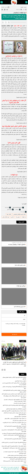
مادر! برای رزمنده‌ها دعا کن (19, 306)
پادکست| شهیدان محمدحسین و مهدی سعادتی (17, 455)
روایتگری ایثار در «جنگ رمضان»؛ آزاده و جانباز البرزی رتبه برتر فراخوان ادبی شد (14, 383)
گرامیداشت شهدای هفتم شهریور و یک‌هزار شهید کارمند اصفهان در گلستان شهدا (15, 427)
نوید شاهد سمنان (6, 217)
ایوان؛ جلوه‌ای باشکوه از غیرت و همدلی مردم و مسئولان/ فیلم (14, 394)
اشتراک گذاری (9, 209)
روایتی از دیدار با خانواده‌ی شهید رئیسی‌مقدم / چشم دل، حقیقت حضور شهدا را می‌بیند (15, 400)
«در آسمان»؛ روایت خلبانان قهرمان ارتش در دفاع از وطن (15, 418)
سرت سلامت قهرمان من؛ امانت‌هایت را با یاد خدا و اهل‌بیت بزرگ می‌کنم (14, 423)
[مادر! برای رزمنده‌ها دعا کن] (14, 296)
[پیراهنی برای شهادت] (14, 275)
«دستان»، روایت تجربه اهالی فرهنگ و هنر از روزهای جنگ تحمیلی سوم (14, 396)
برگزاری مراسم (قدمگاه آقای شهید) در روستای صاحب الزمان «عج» (14, 387)
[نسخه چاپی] (2, 9)
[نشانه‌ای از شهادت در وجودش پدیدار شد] (14, 233)
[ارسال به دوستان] (7, 9)
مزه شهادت (24, 217)
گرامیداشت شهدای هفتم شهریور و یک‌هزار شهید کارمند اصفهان (15, 439)
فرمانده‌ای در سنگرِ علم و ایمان (20, 416)
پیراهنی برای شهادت (20, 286)
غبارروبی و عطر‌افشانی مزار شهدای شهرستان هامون (16, 409)
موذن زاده (18, 217)
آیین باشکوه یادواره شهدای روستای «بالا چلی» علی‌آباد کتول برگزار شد (14, 406)
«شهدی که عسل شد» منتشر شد (20, 403)
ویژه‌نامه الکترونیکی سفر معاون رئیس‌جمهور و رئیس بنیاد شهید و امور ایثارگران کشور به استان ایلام (15, 458)
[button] (5, 370)
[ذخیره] (4, 9)
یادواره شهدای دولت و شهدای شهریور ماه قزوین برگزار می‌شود (14, 446)
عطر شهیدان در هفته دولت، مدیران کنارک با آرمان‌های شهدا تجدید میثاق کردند (14, 448)
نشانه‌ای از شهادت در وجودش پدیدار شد (16, 244)
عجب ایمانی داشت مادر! (20, 265)
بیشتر (4, 341)
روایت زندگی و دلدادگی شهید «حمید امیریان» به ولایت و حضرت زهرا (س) (15, 452)
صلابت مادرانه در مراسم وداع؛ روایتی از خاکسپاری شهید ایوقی (14, 411)
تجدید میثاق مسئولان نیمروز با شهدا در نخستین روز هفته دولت (14, 461)
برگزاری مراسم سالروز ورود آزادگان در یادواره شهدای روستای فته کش (14, 378)
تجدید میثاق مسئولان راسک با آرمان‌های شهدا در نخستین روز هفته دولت (14, 430)
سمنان (25, 7)
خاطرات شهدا (9, 214)
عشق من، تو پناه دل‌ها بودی (20, 381)
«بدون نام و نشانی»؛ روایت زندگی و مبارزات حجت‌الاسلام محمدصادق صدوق (15, 413)
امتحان (12, 217)
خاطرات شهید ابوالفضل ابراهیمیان (19, 214)
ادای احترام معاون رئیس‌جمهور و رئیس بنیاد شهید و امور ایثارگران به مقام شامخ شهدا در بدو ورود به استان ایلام (14, 364)
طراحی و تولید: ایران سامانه (14, 473)
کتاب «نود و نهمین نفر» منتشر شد (19, 420)
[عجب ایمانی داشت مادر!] (14, 255)
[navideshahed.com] (24, 469)
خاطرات (22, 7)
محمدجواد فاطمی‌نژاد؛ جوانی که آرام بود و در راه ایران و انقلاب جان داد (14, 443)
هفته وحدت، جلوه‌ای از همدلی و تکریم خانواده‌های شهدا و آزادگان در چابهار (14, 391)
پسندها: (17, 209)
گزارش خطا (7, 207)
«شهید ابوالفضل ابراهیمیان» (7, 26)
